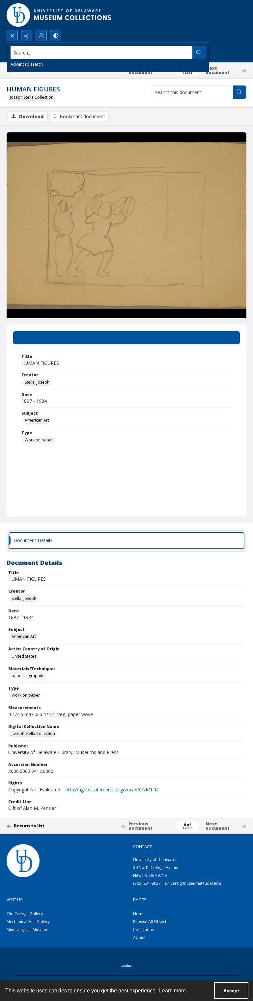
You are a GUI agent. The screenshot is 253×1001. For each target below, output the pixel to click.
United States (24, 656)
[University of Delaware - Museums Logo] (59, 15)
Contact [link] (142, 846)
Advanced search (27, 64)
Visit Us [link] (15, 900)
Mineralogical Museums (28, 929)
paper (17, 675)
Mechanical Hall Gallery (28, 921)
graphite (36, 675)
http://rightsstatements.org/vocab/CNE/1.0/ (112, 789)
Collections (143, 929)
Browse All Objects (150, 921)
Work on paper (39, 440)
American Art (37, 420)
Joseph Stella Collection (31, 97)
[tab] (126, 337)
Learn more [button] (172, 990)
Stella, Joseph (37, 382)
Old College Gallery (25, 913)
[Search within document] (239, 92)
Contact (126, 965)
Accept (231, 990)
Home (139, 913)
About (139, 937)
